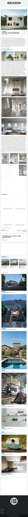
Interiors (3, 405)
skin (3, 34)
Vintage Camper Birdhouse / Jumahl (7, 454)
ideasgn (14, 3)
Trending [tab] (6, 272)
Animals (3, 453)
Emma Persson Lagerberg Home (6, 428)
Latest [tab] (3, 272)
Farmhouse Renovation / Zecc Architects (22, 230)
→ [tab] (1, 272)
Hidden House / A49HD (4, 230)
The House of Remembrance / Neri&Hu (7, 292)
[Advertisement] (14, 249)
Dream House (5, 239)
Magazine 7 (14, 515)
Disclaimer (2, 512)
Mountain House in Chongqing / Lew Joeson (8, 329)
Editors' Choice (8, 473)
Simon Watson (7, 50)
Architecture (4, 31)
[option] (5, 264)
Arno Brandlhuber (7, 48)
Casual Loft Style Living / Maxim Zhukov (8, 406)
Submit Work (2, 509)
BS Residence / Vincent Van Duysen (7, 474)
